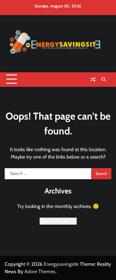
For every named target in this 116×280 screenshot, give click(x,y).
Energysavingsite (61, 264)
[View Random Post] (92, 79)
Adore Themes (39, 271)
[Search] (103, 79)
